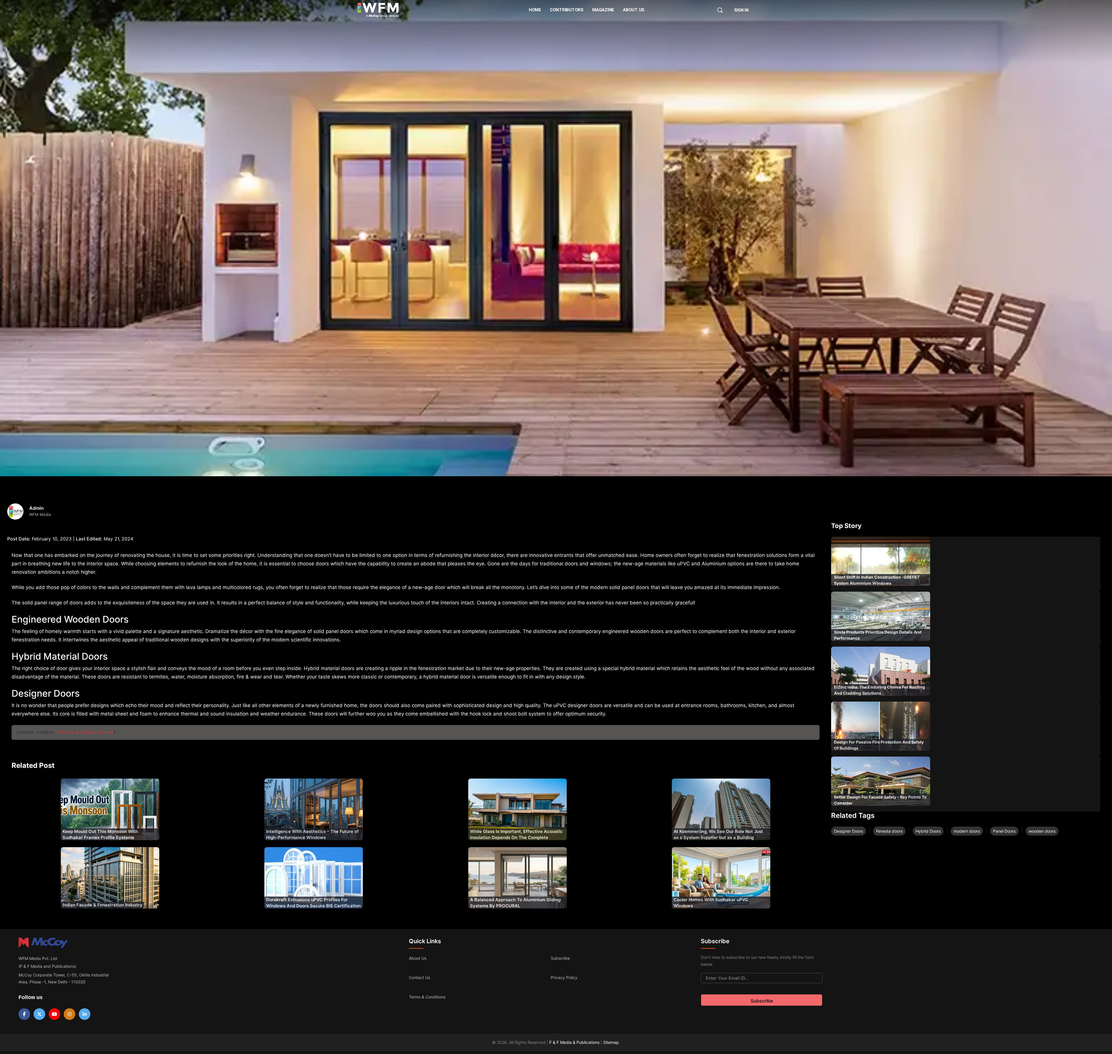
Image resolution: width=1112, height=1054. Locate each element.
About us (417, 958)
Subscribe (560, 958)
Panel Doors (1004, 831)
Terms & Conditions (427, 996)
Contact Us (419, 977)
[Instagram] (69, 1014)
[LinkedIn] (84, 1014)
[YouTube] (54, 1014)
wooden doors (1042, 831)
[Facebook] (24, 1014)
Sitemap (611, 1042)
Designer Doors (848, 831)
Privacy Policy (564, 977)
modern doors (967, 831)
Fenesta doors (889, 831)
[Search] (720, 10)
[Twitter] (39, 1014)
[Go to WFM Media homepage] (378, 10)
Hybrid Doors (928, 831)
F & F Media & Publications (574, 1042)
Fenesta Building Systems (85, 732)
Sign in (741, 10)
